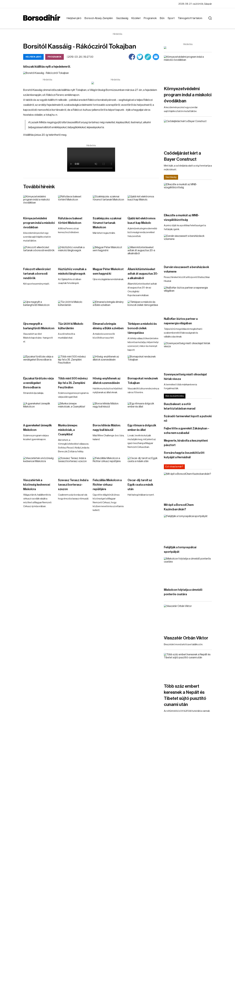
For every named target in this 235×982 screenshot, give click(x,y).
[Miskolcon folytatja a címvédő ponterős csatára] (188, 570)
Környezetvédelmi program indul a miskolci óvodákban (39, 223)
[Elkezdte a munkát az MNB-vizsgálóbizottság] (188, 196)
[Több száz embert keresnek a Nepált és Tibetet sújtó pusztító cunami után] (188, 666)
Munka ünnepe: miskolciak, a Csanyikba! (68, 430)
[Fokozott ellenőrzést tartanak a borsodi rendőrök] (39, 255)
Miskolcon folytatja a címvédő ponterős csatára (183, 592)
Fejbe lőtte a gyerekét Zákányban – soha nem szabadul (186, 430)
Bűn (162, 18)
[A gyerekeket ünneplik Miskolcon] (39, 411)
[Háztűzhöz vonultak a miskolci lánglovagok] (74, 255)
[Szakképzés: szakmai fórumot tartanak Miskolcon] (108, 204)
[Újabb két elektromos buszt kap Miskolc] (143, 204)
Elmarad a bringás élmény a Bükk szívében (108, 326)
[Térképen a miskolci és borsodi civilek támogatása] (143, 309)
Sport (171, 18)
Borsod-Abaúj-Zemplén (99, 18)
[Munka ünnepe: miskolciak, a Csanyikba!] (74, 411)
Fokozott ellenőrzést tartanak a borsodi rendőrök (37, 274)
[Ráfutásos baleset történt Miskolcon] (74, 204)
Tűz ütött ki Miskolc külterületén (70, 326)
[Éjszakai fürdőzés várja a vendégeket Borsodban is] (39, 364)
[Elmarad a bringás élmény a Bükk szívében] (108, 309)
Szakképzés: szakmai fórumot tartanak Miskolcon (107, 223)
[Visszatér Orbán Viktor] (188, 618)
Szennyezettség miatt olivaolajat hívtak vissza (185, 376)
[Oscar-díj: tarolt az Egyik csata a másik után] (143, 466)
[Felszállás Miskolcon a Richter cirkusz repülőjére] (108, 466)
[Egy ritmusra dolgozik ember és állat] (143, 411)
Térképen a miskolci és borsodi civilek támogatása (142, 328)
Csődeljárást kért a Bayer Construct (182, 156)
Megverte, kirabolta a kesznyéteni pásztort (186, 443)
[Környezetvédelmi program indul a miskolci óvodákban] (39, 204)
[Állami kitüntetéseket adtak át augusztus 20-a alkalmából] (143, 255)
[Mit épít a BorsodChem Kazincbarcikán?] (188, 486)
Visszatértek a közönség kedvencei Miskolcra (36, 485)
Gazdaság (122, 18)
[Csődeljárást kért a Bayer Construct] (188, 133)
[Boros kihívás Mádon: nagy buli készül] (108, 411)
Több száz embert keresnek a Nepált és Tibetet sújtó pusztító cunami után (185, 695)
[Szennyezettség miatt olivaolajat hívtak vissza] (188, 355)
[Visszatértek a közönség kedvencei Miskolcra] (39, 466)
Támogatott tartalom (190, 18)
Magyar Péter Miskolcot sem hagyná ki (108, 271)
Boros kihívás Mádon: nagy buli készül (107, 427)
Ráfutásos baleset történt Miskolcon (70, 220)
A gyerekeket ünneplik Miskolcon (37, 427)
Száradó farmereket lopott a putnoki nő (188, 418)
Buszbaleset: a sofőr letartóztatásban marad (179, 406)
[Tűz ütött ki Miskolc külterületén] (74, 309)
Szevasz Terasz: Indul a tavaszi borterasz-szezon (73, 485)
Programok (150, 18)
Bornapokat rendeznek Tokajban (143, 380)
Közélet (136, 18)
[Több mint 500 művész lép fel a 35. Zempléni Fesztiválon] (74, 364)
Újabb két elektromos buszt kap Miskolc (142, 220)
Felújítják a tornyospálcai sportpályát (180, 549)
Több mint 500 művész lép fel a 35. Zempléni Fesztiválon (73, 383)
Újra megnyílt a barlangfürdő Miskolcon (38, 326)
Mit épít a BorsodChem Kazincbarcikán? (179, 507)
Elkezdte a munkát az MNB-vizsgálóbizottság (181, 217)
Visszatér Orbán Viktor (186, 638)
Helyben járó (74, 18)
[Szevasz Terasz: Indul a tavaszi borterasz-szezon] (74, 466)
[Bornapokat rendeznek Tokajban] (143, 364)
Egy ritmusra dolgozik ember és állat (142, 427)
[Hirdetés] (115, 83)
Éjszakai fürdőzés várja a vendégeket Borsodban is (38, 383)
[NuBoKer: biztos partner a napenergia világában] (188, 299)
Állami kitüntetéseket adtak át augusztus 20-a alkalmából (143, 274)
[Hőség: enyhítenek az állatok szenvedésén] (108, 364)
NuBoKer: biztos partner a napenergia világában (181, 321)
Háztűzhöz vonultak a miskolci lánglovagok (72, 271)
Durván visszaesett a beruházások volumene (186, 269)
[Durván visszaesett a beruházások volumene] (188, 248)
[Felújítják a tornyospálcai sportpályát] (188, 528)
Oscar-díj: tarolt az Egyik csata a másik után (140, 485)
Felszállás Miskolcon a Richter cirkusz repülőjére (107, 485)
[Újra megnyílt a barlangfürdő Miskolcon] (39, 309)
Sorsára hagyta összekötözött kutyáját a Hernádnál (184, 455)
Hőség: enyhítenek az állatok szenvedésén (107, 380)
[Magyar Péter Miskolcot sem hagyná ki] (108, 255)
